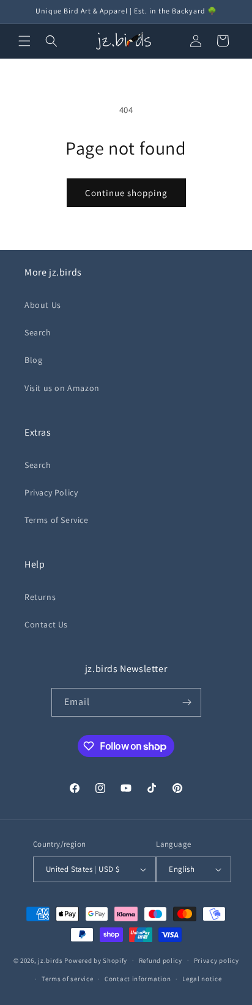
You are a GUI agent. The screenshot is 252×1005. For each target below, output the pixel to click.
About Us (42, 304)
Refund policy (160, 960)
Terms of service (67, 978)
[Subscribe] (187, 702)
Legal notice (201, 978)
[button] (24, 40)
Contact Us (46, 624)
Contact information (138, 978)
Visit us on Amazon (62, 387)
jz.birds (50, 960)
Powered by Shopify (95, 960)
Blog (33, 359)
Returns (40, 596)
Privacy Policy (51, 492)
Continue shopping (126, 193)
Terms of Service (56, 519)
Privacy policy (216, 960)
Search (37, 332)
